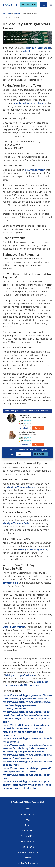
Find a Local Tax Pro (28, 4)
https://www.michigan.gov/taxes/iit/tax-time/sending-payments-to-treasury (27, 697)
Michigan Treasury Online (21, 487)
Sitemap (27, 857)
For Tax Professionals (27, 863)
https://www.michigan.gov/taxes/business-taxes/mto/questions (27, 756)
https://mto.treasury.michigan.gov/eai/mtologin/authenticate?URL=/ (27, 770)
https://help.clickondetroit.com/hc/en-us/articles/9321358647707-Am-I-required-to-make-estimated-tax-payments (26, 730)
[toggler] (51, 5)
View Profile (24, 428)
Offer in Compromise (14, 626)
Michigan (17, 13)
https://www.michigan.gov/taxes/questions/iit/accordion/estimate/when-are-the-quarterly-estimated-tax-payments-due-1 (27, 716)
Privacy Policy (27, 841)
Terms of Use (27, 836)
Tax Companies (27, 847)
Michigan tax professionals (20, 675)
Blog (27, 819)
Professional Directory (27, 852)
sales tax (28, 51)
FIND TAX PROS (40, 454)
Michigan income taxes (38, 47)
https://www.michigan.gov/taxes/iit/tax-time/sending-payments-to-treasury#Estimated (27, 705)
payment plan (10, 582)
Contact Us (27, 830)
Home (27, 808)
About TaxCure (28, 814)
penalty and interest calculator (30, 103)
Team (27, 825)
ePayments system (35, 169)
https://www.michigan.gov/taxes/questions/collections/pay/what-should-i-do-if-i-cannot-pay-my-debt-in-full (27, 785)
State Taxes (7, 13)
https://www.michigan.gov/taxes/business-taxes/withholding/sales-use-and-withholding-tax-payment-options (27, 748)
